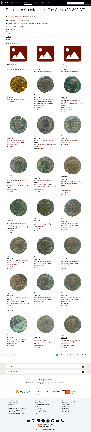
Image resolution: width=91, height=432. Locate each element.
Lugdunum (39, 107)
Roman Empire (41, 105)
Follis (35, 64)
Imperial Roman (12, 64)
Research (44, 3)
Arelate (38, 267)
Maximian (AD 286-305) (43, 103)
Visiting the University (67, 402)
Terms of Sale (38, 413)
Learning (35, 3)
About (39, 3)
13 (83, 355)
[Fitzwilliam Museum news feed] (62, 421)
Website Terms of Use (40, 402)
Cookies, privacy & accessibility (42, 404)
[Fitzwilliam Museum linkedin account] (43, 421)
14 (85, 355)
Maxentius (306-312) (69, 181)
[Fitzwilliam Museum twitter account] (28, 421)
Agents (25, 16)
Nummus (10, 136)
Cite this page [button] (11, 366)
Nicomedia (12, 101)
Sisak (11, 148)
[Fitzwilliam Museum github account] (52, 421)
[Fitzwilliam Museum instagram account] (33, 421)
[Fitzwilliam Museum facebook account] (38, 421)
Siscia (11, 146)
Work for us (38, 408)
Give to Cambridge (66, 404)
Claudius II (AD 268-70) (16, 186)
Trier (65, 111)
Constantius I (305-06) (70, 187)
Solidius (9, 95)
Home (9, 3)
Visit (12, 3)
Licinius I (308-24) (14, 142)
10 (77, 355)
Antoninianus (65, 177)
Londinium (12, 309)
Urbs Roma (13, 227)
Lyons (38, 109)
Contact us (37, 406)
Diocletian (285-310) (42, 101)
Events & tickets (19, 3)
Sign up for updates (45, 380)
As (62, 95)
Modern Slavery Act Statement (43, 412)
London (65, 69)
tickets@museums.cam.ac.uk (17, 412)
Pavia (65, 194)
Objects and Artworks (16, 16)
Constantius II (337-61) (70, 104)
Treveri (38, 69)
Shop (49, 3)
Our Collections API (40, 410)
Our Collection (27, 3)
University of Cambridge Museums (43, 401)
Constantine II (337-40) (16, 303)
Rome (11, 191)
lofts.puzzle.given (19, 413)
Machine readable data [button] (14, 371)
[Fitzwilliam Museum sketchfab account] (48, 421)
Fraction (9, 175)
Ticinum (66, 192)
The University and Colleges (69, 401)
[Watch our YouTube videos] (57, 421)
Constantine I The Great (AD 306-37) (19, 69)
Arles (38, 269)
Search (87, 3)
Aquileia (66, 144)
